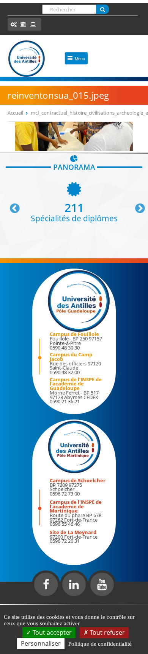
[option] (74, 201)
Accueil (15, 112)
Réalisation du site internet (25, 602)
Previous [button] (11, 205)
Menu (80, 58)
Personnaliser (41, 643)
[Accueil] (27, 59)
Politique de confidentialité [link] (100, 644)
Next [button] (136, 205)
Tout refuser (106, 632)
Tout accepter (51, 632)
